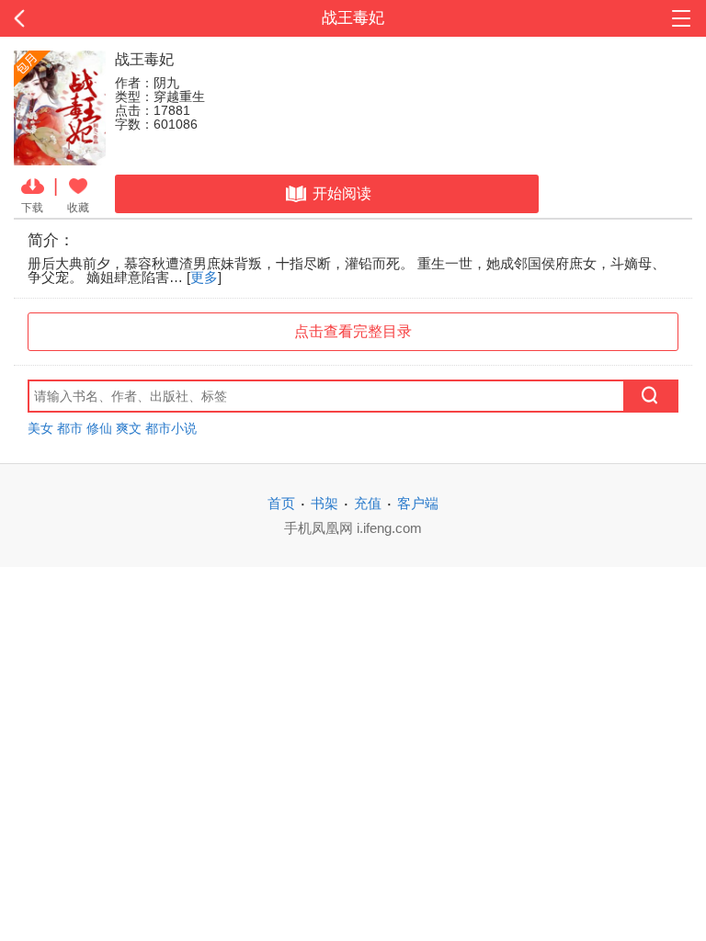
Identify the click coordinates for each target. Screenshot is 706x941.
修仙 (99, 428)
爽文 (129, 428)
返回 (71, 18)
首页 (281, 503)
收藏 (78, 207)
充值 (367, 503)
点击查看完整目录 (353, 331)
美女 (40, 428)
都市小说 (171, 428)
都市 (70, 428)
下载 (32, 207)
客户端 (417, 503)
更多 (204, 277)
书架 (324, 503)
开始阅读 (342, 193)
